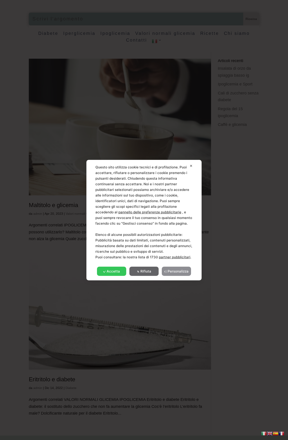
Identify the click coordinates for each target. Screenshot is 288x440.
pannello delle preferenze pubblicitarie (149, 212)
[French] (282, 433)
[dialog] (144, 220)
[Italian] (264, 433)
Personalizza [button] (178, 271)
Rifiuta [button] (145, 271)
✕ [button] (191, 166)
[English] (270, 433)
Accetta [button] (113, 271)
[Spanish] (276, 433)
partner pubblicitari (174, 257)
